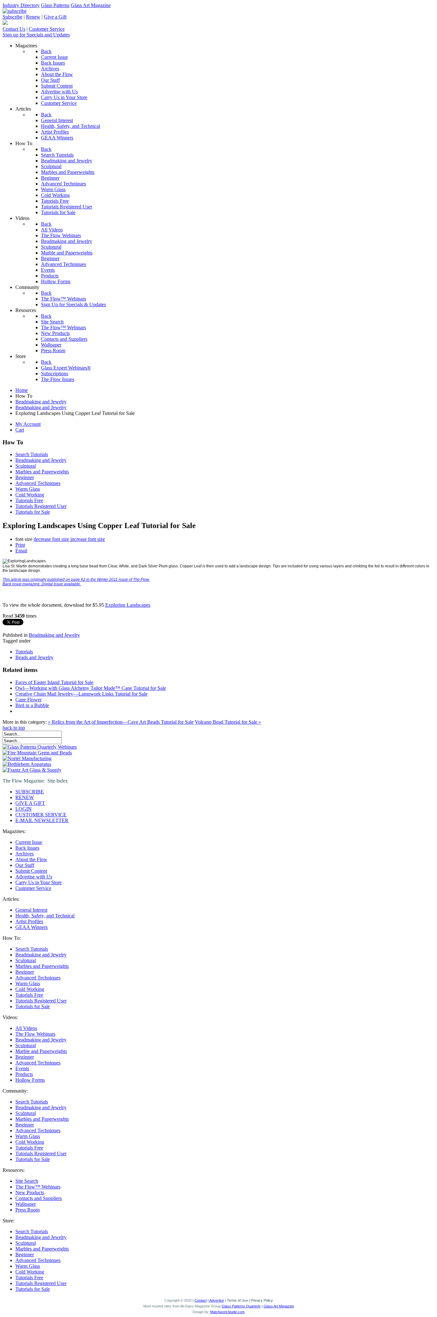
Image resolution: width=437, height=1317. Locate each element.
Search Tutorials (31, 454)
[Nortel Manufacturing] (27, 758)
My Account (28, 424)
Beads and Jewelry (34, 657)
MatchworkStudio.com (227, 1312)
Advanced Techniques (37, 483)
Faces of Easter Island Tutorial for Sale (54, 682)
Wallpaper (25, 1204)
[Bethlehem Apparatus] (27, 764)
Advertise (216, 1300)
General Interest (31, 910)
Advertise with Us (33, 876)
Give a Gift (55, 16)
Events (22, 1068)
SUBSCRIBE (29, 791)
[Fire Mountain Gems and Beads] (37, 752)
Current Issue (28, 842)
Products (24, 1074)
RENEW (24, 797)
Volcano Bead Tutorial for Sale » (228, 722)
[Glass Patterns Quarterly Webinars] (40, 747)
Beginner (24, 477)
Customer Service (47, 29)
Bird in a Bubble (32, 705)
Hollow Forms (30, 1080)
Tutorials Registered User (41, 506)
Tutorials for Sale (32, 512)
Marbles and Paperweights (42, 471)
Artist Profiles (29, 921)
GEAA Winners (31, 927)
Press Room (27, 1209)
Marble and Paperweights (41, 1051)
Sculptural (25, 466)
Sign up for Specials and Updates (36, 34)
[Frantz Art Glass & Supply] (32, 770)
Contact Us (14, 29)
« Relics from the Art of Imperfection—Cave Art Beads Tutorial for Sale (121, 722)
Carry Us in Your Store (38, 882)
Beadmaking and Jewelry (41, 460)
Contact (201, 1300)
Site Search (26, 1181)
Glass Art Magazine (91, 5)
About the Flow (31, 859)
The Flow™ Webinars (37, 1186)
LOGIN (23, 809)
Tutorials (24, 651)
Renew (33, 16)
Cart (19, 430)
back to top (14, 727)
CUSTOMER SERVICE (41, 814)
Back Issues (27, 848)
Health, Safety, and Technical (45, 915)
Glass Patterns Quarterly (241, 1306)
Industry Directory (21, 5)
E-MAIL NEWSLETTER (41, 820)
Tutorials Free (29, 500)
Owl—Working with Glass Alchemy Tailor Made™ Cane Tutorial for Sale (90, 688)
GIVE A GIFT (30, 803)
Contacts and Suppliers (38, 1198)
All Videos (26, 1028)
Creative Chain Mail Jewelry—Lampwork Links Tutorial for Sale (81, 694)
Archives (24, 853)
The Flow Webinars (35, 1034)
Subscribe (12, 16)
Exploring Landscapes (127, 605)
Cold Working (29, 494)
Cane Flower (28, 699)
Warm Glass (27, 489)
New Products (29, 1192)
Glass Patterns (55, 5)
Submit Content (31, 871)
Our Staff (24, 865)
